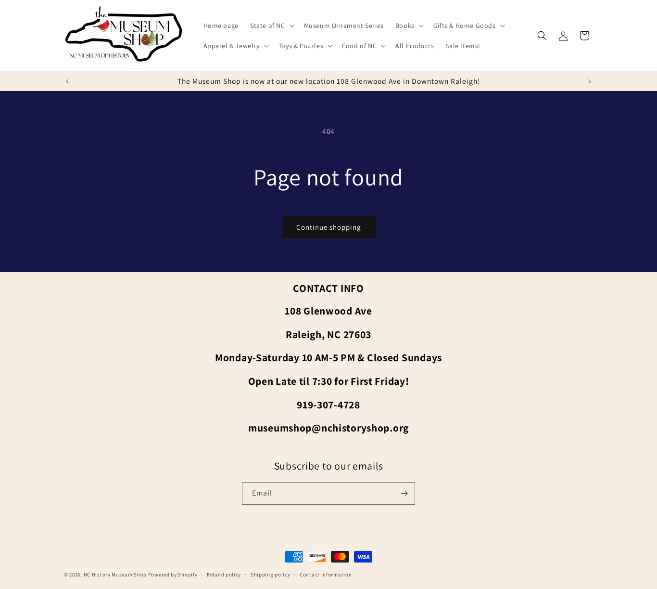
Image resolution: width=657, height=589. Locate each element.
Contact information (326, 574)
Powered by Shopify (173, 574)
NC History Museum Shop (115, 574)
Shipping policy (271, 574)
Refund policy (224, 574)
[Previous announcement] (67, 81)
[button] (271, 25)
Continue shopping (328, 227)
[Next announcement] (589, 81)
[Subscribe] (404, 493)
